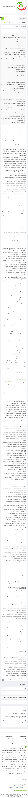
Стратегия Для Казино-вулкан (18, 114)
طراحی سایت (18, 796)
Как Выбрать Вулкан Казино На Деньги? (16, 107)
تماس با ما (25, 738)
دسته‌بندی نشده (16, 26)
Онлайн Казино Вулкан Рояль (18, 88)
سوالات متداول (10, 738)
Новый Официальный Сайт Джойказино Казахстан (14, 43)
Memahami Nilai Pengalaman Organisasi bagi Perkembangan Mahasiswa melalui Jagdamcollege (14, 697)
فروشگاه (25, 743)
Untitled (24, 688)
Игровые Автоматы (20, 71)
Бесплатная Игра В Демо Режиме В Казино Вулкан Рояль (13, 99)
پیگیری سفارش (24, 741)
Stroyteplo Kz (22, 50)
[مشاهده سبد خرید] (2, 18)
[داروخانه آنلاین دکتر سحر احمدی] (14, 6)
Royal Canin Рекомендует (19, 73)
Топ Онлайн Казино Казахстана (18, 122)
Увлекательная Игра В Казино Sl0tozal (17, 116)
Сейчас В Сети (21, 63)
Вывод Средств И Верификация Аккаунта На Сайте (14, 46)
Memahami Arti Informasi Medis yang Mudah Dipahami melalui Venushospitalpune (14, 701)
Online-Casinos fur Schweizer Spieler (19, 693)
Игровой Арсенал (21, 101)
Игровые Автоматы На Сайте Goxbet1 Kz (16, 82)
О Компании (22, 80)
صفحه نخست (23, 26)
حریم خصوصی (10, 741)
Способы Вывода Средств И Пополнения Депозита (14, 52)
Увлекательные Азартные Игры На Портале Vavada (14, 90)
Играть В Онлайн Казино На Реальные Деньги (15, 48)
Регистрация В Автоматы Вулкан (18, 41)
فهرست (23, 22)
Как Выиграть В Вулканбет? (19, 65)
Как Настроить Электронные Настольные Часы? (14, 97)
